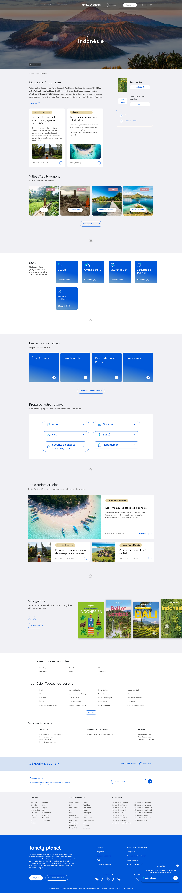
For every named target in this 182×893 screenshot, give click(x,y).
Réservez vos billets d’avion (50, 734)
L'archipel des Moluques (79, 694)
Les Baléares (88, 820)
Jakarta (72, 668)
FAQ (98, 860)
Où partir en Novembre (143, 805)
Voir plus (33, 103)
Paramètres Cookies (128, 888)
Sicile (85, 815)
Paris (85, 803)
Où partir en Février (120, 805)
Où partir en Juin (118, 815)
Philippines (46, 813)
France (33, 818)
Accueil (31, 73)
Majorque (73, 820)
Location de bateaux (47, 742)
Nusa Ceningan (104, 694)
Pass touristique (144, 737)
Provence (87, 808)
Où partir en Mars (119, 808)
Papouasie (131, 694)
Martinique (73, 823)
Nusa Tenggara (138, 210)
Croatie (34, 805)
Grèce (33, 820)
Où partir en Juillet (119, 818)
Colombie (35, 813)
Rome (85, 810)
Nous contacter (133, 864)
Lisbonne (72, 813)
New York (73, 828)
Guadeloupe (74, 818)
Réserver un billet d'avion (136, 856)
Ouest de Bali (133, 690)
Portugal (46, 815)
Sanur (71, 672)
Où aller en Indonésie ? (91, 224)
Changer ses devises (146, 739)
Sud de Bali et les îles (136, 705)
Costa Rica (35, 810)
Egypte (34, 815)
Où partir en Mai (118, 813)
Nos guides (130, 5)
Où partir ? (100, 847)
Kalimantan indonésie (48, 705)
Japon (44, 808)
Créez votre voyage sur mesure (100, 734)
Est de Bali (43, 698)
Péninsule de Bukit (134, 698)
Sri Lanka (46, 818)
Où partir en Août (119, 820)
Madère (86, 825)
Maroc (45, 810)
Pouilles (86, 805)
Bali (43, 210)
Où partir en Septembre (121, 823)
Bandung (42, 668)
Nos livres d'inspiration (57, 878)
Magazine (100, 852)
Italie (44, 805)
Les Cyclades (74, 808)
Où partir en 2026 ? (141, 820)
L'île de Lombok (75, 701)
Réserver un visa (144, 734)
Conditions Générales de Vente (111, 888)
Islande (45, 803)
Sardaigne (87, 813)
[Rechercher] (142, 5)
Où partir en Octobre (142, 803)
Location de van (46, 737)
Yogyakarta (103, 672)
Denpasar (43, 672)
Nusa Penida (103, 701)
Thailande (46, 820)
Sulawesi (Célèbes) (106, 210)
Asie (91, 36)
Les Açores (87, 818)
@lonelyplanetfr (147, 763)
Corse (71, 810)
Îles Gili (42, 701)
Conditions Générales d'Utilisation (89, 888)
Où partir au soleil (141, 815)
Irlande (33, 823)
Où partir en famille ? (142, 818)
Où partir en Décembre (143, 808)
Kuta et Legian (75, 690)
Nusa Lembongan (105, 698)
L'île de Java (75, 210)
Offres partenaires (104, 864)
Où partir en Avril (119, 810)
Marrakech (73, 825)
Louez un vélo (45, 739)
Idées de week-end (104, 856)
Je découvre (35, 626)
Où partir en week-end (143, 810)
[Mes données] (151, 5)
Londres (72, 815)
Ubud (100, 668)
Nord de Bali (103, 690)
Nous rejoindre (132, 860)
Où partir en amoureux (143, 813)
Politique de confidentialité (69, 888)
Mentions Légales (53, 888)
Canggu (42, 694)
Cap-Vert (34, 808)
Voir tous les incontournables (91, 391)
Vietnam (86, 828)
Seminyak (131, 701)
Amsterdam (74, 803)
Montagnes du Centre (77, 705)
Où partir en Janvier (120, 803)
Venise (85, 823)
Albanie (34, 803)
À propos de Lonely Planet (137, 847)
